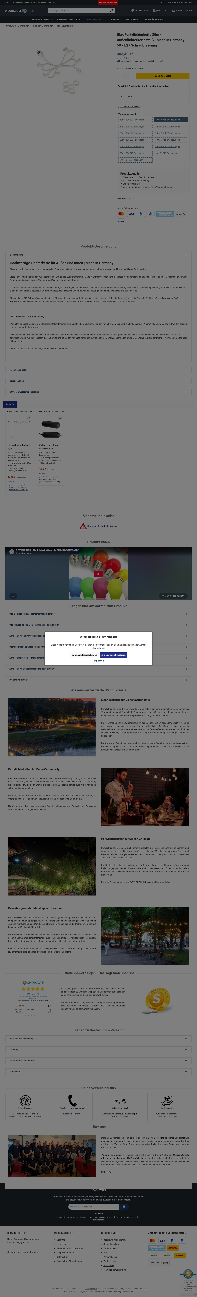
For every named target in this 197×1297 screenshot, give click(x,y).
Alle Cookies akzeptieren (113, 655)
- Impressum (98, 660)
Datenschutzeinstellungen (84, 655)
